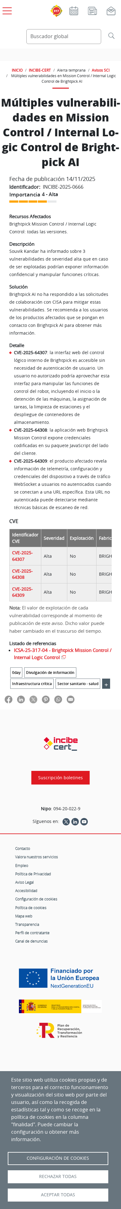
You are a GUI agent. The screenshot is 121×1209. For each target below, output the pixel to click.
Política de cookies (31, 907)
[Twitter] (66, 821)
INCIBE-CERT (40, 70)
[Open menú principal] (6, 9)
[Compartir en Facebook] (8, 699)
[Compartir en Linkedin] (21, 699)
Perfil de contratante (32, 932)
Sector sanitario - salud (77, 683)
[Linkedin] (75, 821)
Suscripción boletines (60, 777)
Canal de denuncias (31, 941)
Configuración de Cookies (58, 1158)
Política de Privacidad (33, 873)
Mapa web (23, 915)
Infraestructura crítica (32, 683)
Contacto (22, 848)
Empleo (21, 865)
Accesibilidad (26, 890)
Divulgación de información (50, 672)
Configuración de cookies (36, 898)
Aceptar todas (58, 1195)
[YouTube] (84, 821)
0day (16, 672)
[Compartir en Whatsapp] (58, 699)
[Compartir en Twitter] (33, 699)
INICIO (17, 70)
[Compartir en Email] (70, 699)
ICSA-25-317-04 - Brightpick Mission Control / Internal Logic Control (63, 653)
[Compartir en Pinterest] (46, 699)
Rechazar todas (58, 1176)
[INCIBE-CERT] (61, 744)
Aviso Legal (24, 882)
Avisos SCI (101, 70)
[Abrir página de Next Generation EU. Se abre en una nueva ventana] (60, 980)
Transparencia (27, 924)
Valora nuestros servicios (36, 856)
